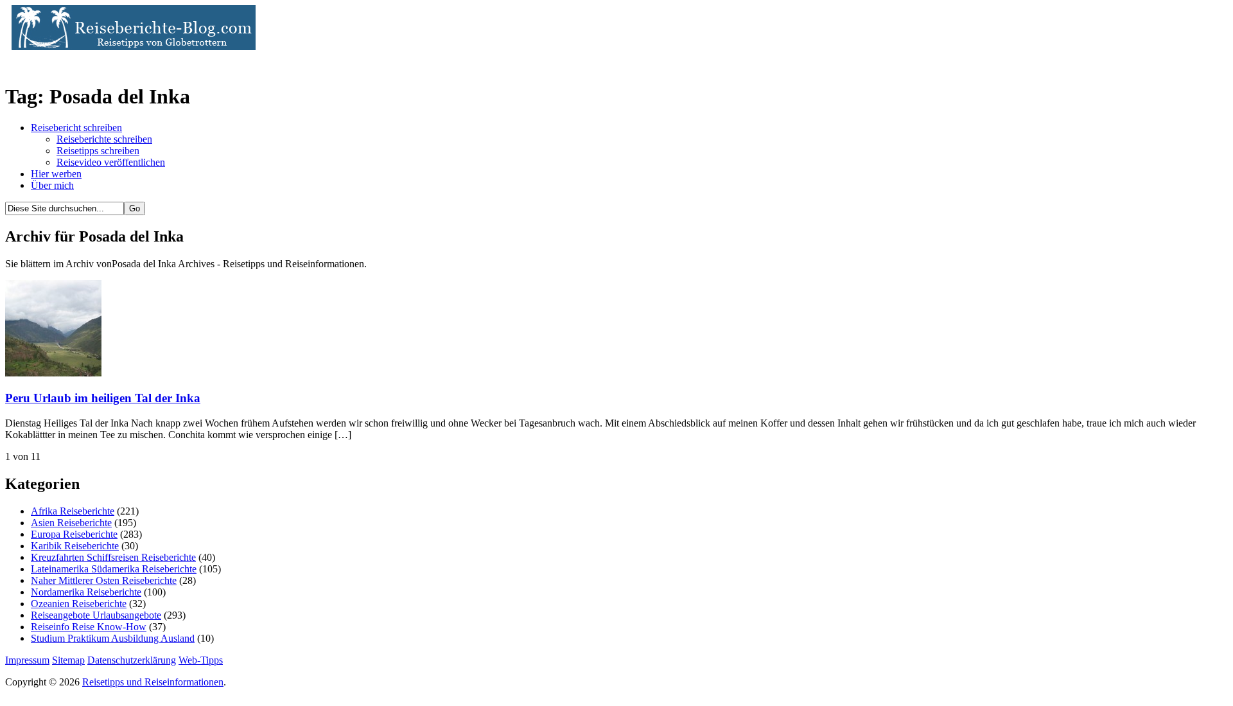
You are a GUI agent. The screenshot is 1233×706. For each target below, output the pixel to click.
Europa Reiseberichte (74, 534)
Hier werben (56, 173)
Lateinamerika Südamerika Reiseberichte (114, 568)
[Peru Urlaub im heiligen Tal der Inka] (53, 372)
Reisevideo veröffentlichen (111, 162)
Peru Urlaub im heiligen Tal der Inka (102, 398)
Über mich (52, 185)
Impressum (27, 660)
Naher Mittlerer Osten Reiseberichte (104, 580)
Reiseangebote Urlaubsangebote (96, 615)
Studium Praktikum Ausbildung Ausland (113, 638)
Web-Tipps (201, 660)
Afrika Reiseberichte (72, 511)
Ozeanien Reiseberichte (79, 603)
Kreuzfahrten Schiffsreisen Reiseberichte (113, 557)
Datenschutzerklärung (131, 660)
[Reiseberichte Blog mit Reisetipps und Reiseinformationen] (130, 46)
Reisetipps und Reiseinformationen (152, 681)
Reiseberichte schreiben (104, 139)
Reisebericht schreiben (76, 127)
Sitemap (68, 660)
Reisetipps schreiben (98, 150)
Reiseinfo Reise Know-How (88, 626)
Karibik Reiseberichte (75, 545)
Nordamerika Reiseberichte (86, 592)
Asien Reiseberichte (71, 522)
